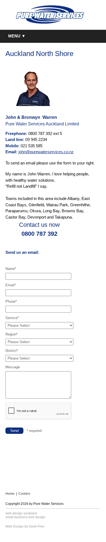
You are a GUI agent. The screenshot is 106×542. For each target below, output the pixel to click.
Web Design (14, 526)
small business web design (25, 517)
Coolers (24, 494)
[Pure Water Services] (50, 14)
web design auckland (21, 513)
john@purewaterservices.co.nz (46, 151)
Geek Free (36, 526)
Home (9, 494)
